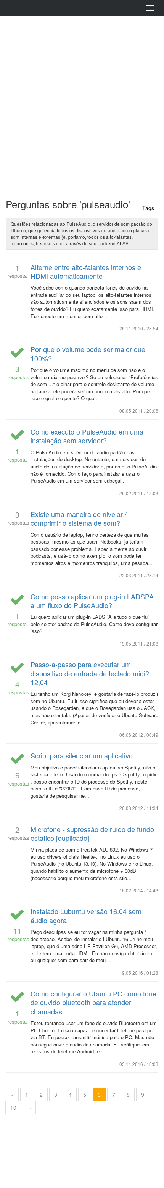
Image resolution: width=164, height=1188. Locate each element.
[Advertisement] (82, 105)
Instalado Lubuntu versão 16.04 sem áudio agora (86, 915)
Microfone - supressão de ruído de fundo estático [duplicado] (92, 833)
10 (13, 1107)
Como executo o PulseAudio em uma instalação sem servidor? (87, 436)
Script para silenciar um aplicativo (82, 755)
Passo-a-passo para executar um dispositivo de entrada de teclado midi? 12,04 (90, 673)
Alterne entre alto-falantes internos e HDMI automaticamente (86, 271)
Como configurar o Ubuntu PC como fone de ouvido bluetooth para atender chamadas (93, 1002)
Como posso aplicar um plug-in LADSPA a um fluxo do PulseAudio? (92, 600)
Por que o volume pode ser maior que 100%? (88, 353)
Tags (148, 208)
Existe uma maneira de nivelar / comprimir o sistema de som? (79, 518)
